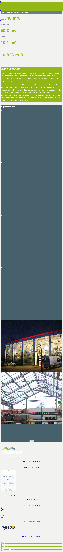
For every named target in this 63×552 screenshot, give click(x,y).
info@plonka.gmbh (33, 467)
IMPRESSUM (26, 536)
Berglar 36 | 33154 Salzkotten (31, 461)
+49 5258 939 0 (4, 543)
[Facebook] (1, 508)
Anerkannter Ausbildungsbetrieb (9, 495)
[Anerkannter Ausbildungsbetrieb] (31, 481)
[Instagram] (1, 513)
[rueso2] (8, 530)
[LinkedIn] (1, 516)
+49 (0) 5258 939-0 (34, 499)
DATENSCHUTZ (36, 536)
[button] (1, 542)
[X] (1, 511)
